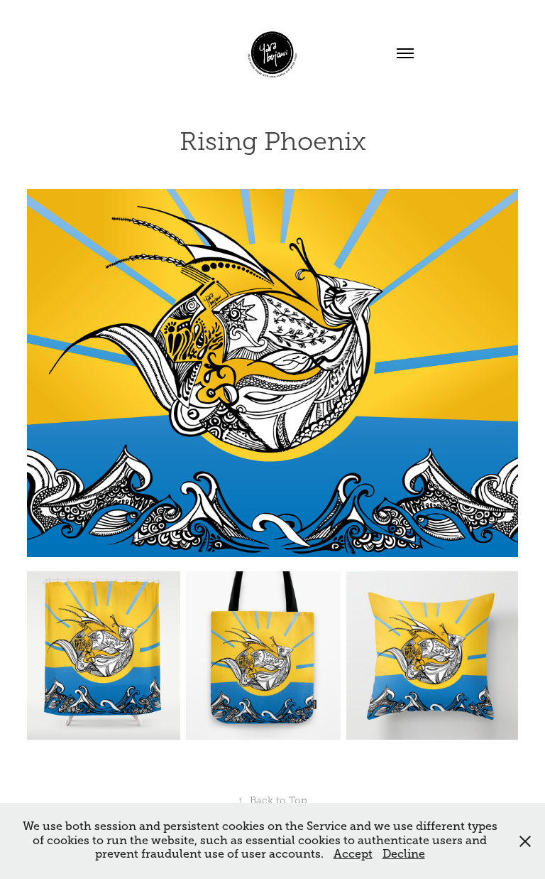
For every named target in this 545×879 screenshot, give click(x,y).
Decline (403, 854)
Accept (353, 854)
